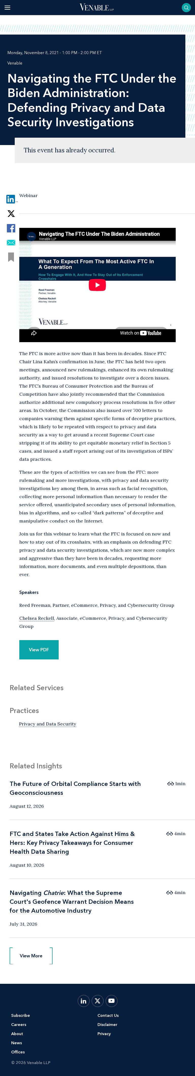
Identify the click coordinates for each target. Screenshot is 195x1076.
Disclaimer (107, 1024)
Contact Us (108, 1015)
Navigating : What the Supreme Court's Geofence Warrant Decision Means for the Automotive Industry (72, 901)
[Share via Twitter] (11, 214)
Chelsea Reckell (36, 618)
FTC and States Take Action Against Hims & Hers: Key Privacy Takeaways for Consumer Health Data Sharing (72, 842)
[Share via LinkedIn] (11, 199)
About (17, 1033)
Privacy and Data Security (47, 724)
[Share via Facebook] (11, 228)
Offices (18, 1052)
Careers (18, 1024)
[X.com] (98, 1001)
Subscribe (20, 1015)
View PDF (39, 650)
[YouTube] (112, 1001)
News (16, 1042)
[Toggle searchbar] (186, 7)
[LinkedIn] (84, 1001)
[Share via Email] (11, 242)
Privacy (104, 1033)
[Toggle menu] (7, 7)
